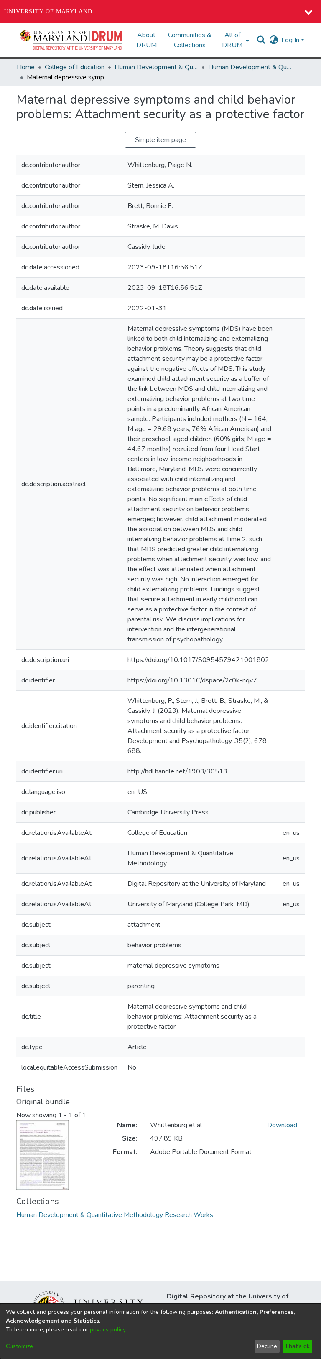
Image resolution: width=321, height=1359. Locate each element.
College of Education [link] (74, 67)
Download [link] (282, 1125)
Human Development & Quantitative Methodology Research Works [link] (250, 67)
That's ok (297, 1346)
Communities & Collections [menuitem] (189, 40)
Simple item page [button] (160, 140)
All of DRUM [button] (232, 40)
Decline (267, 1346)
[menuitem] (234, 40)
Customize (19, 1346)
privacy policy (107, 1330)
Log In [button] (291, 40)
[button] (71, 40)
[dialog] (160, 1331)
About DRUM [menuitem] (146, 40)
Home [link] (26, 67)
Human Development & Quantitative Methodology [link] (156, 67)
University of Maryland (48, 11)
